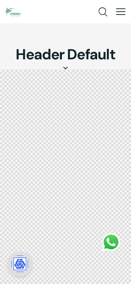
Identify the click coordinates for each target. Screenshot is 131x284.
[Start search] (102, 12)
